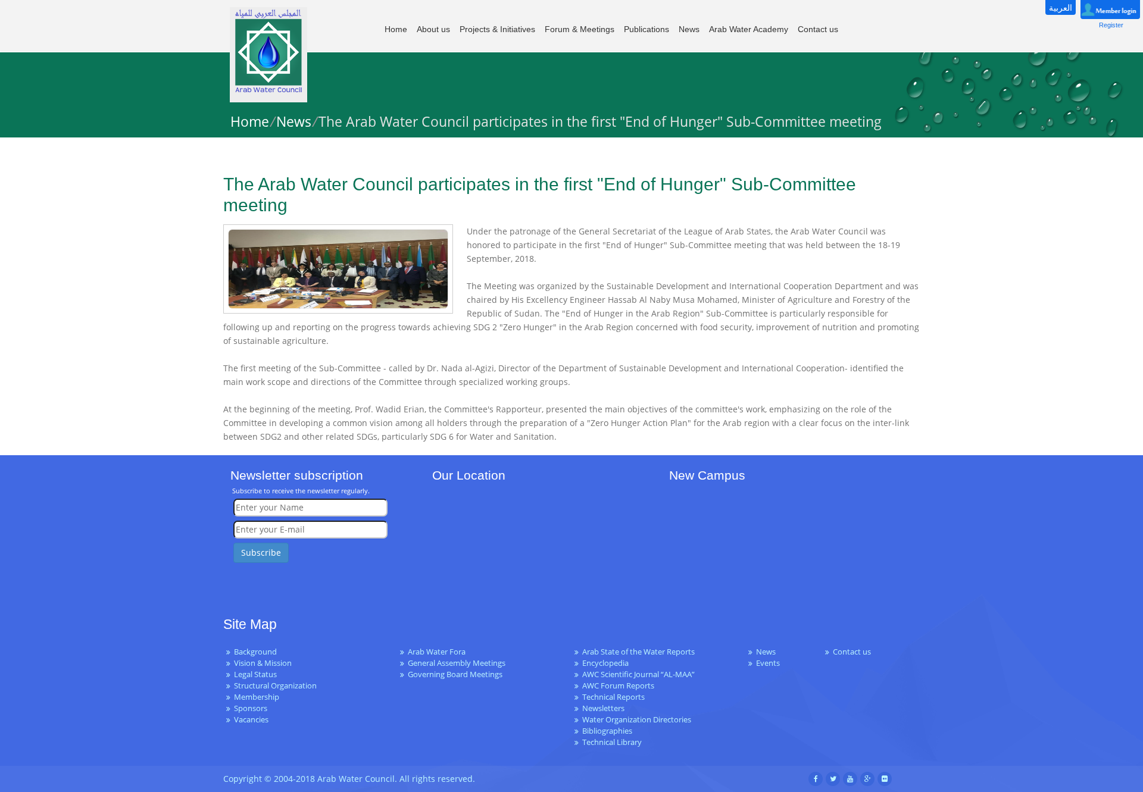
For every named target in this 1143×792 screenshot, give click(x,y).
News (689, 29)
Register (1111, 25)
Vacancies (251, 720)
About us (433, 29)
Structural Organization (275, 686)
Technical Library (612, 742)
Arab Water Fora (437, 652)
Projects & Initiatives (497, 29)
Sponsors (250, 708)
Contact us (818, 29)
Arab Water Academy (748, 29)
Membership (256, 697)
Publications (646, 29)
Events (768, 663)
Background (255, 652)
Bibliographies (607, 731)
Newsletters (603, 708)
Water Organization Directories (636, 720)
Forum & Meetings (579, 29)
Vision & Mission (263, 663)
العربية (1060, 7)
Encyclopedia (605, 663)
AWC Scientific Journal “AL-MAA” (638, 674)
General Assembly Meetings (456, 663)
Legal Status (255, 674)
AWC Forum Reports (618, 686)
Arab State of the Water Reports (638, 652)
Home (396, 29)
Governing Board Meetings (455, 674)
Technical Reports (613, 697)
